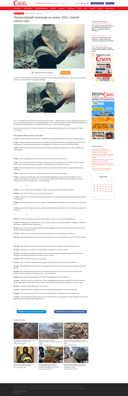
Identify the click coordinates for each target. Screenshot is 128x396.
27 (103, 191)
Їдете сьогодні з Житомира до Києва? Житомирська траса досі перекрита (102, 169)
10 (94, 186)
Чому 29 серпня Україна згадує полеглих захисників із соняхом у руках (25, 341)
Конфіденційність (18, 393)
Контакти (63, 3)
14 (106, 186)
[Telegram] (87, 3)
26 (100, 191)
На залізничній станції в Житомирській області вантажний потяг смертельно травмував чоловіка (75, 365)
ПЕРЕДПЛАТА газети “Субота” (43, 3)
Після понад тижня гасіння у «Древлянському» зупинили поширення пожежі (50, 342)
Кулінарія (94, 35)
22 (109, 189)
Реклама (56, 3)
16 (111, 186)
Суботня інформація (97, 46)
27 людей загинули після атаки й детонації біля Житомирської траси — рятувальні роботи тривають (102, 28)
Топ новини (103, 24)
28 (106, 191)
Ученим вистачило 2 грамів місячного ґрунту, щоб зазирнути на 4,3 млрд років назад (103, 164)
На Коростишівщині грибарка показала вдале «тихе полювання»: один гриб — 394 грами (76, 342)
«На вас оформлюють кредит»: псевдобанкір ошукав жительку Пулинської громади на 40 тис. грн (48, 365)
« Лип (95, 197)
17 (94, 189)
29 (109, 191)
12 (100, 186)
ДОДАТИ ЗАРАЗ (65, 72)
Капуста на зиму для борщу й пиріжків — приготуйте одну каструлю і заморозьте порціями (102, 39)
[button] (76, 3)
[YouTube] (82, 3)
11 (97, 186)
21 (106, 189)
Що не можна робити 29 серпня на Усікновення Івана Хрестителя (23, 364)
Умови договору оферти (20, 391)
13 (103, 186)
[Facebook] (84, 3)
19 (100, 189)
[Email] (79, 3)
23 (111, 189)
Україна (109, 24)
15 (109, 186)
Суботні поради (101, 35)
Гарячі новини (96, 24)
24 (94, 191)
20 (103, 189)
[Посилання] (20, 3)
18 (97, 189)
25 (97, 191)
